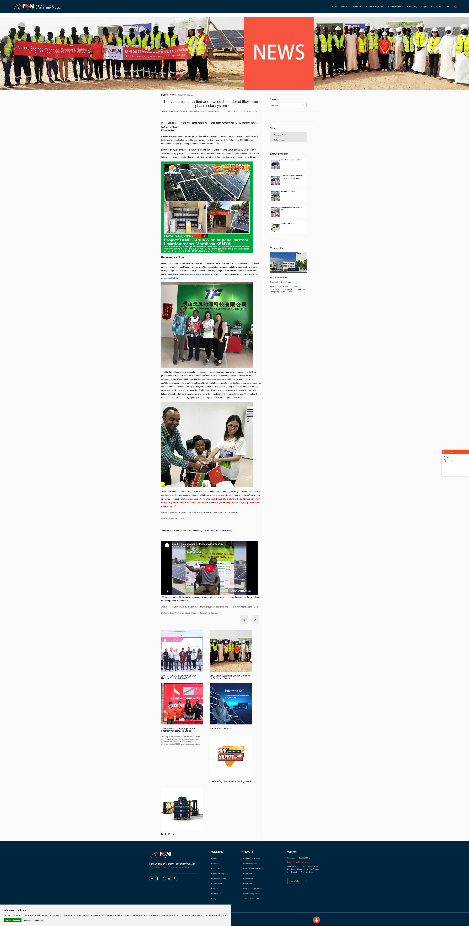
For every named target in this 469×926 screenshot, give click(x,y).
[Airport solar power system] (275, 164)
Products (345, 7)
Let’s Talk (295, 881)
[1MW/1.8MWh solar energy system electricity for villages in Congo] (182, 703)
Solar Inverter (248, 878)
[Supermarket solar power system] (275, 212)
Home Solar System (374, 7)
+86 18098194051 (280, 277)
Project (424, 7)
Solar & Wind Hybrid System (254, 868)
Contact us (436, 7)
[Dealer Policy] (182, 809)
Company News (280, 135)
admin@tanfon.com (283, 282)
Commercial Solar (395, 7)
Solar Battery (248, 883)
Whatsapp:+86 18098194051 (298, 858)
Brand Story (412, 7)
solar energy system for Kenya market (204, 111)
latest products (279, 153)
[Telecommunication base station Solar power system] (275, 180)
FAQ (447, 7)
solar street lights (169, 278)
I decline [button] (16, 920)
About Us (357, 7)
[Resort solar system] (275, 196)
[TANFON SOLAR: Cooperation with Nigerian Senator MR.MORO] (182, 651)
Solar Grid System (250, 863)
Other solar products (251, 899)
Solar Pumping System (251, 894)
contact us (276, 248)
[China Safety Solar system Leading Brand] (231, 756)
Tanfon (446, 457)
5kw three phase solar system (177, 111)
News (173, 94)
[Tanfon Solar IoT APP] (231, 703)
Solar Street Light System (252, 889)
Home (334, 7)
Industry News (185, 94)
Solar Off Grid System (251, 858)
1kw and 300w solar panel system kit (214, 379)
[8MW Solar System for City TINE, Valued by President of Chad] (231, 651)
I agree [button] (8, 920)
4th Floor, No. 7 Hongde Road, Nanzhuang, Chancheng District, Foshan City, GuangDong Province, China (287, 289)
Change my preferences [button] (33, 920)
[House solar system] (275, 228)
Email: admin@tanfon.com (297, 862)
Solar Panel (247, 873)
